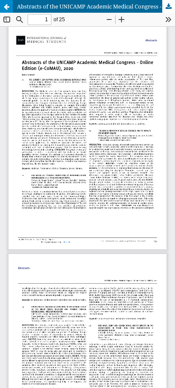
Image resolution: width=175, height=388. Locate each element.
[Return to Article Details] (6, 6)
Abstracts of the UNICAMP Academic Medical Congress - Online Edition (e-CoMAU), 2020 (96, 6)
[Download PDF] (168, 6)
